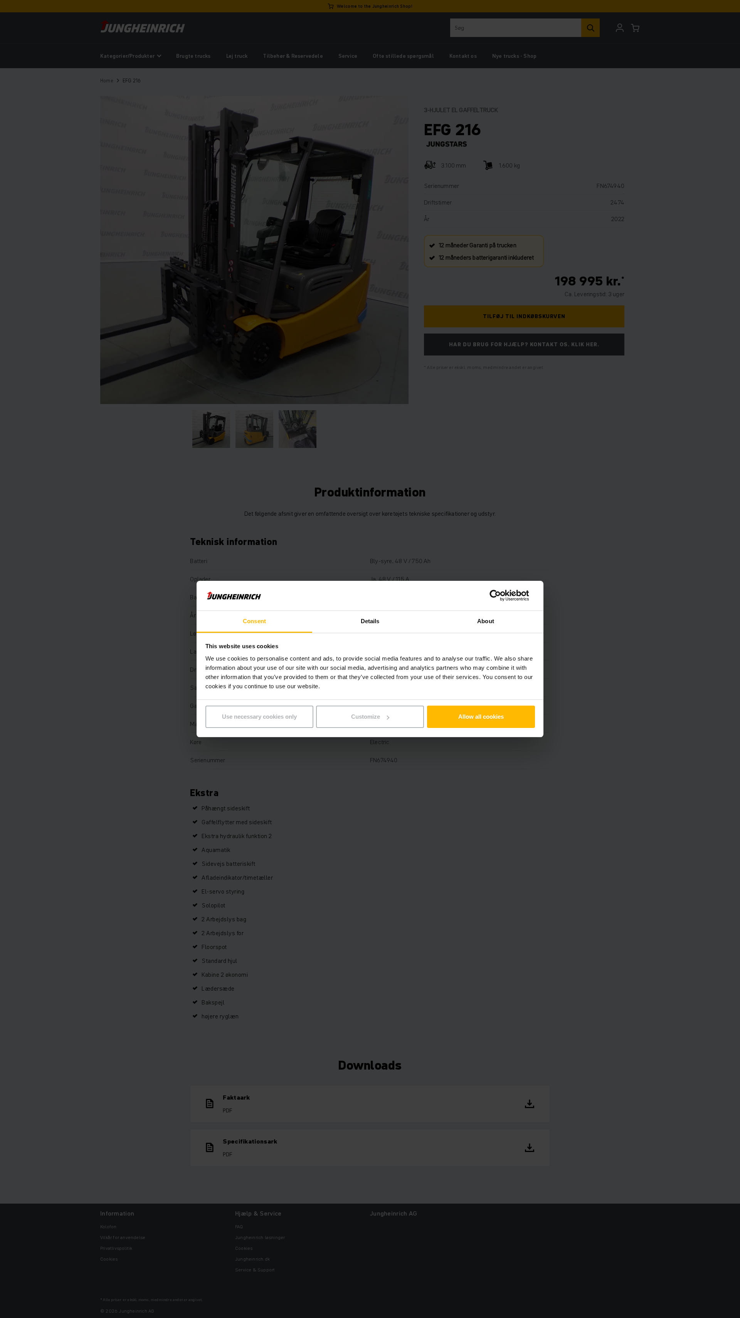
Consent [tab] (254, 621)
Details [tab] (370, 621)
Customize (365, 716)
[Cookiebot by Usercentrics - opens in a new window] (501, 596)
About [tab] (485, 621)
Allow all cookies (481, 716)
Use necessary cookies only (259, 716)
